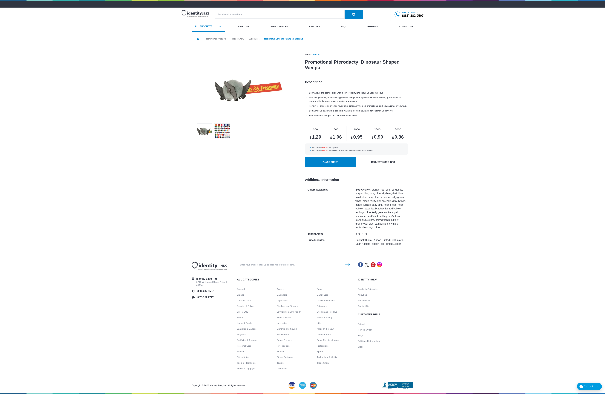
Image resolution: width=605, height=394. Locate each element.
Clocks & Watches (326, 300)
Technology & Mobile (327, 357)
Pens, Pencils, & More (328, 340)
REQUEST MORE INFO (383, 162)
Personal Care (244, 346)
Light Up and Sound (287, 329)
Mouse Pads (283, 334)
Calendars (282, 295)
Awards (280, 289)
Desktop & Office (245, 306)
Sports (320, 351)
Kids (319, 323)
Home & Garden (245, 323)
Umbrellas (282, 368)
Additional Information (369, 341)
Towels (280, 363)
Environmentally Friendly (289, 312)
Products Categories (368, 289)
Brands (240, 295)
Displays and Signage (287, 306)
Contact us (406, 26)
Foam (240, 317)
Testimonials (364, 300)
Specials (314, 26)
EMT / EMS (242, 312)
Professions (322, 346)
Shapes (280, 351)
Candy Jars (322, 295)
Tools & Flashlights (246, 363)
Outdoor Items (324, 334)
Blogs (360, 346)
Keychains (282, 323)
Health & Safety (324, 317)
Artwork (372, 26)
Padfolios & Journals (247, 340)
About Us (362, 295)
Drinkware (322, 306)
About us (243, 26)
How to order (279, 26)
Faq (343, 26)
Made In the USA (325, 329)
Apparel (241, 289)
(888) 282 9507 (205, 291)
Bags (319, 289)
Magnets (241, 334)
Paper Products (284, 340)
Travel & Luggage (246, 368)
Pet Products (283, 346)
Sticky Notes (243, 357)
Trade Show (323, 363)
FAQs (360, 335)
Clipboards (282, 300)
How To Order (365, 329)
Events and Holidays (327, 312)
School (240, 351)
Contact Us (363, 306)
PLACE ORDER (330, 162)
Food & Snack (284, 317)
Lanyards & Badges (246, 329)
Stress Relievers (285, 357)
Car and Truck (244, 300)
